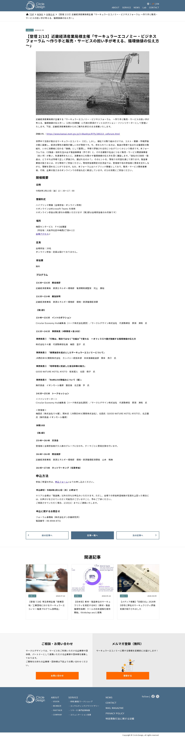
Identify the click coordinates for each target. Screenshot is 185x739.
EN (157, 3)
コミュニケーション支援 (80, 714)
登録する (127, 675)
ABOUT (115, 7)
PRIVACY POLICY (115, 713)
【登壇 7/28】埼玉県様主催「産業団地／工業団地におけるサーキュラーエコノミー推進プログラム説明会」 (46, 605)
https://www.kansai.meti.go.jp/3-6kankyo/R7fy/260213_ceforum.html (83, 133)
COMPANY (57, 714)
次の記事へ (138, 535)
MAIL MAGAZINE (115, 707)
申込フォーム (61, 481)
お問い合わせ (57, 675)
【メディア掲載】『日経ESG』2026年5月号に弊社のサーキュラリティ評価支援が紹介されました (138, 605)
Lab (144, 7)
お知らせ (29, 30)
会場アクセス (42, 233)
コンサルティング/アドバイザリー (84, 706)
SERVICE (126, 7)
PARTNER (57, 710)
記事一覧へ (92, 535)
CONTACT (154, 7)
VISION (56, 701)
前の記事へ (47, 535)
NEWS (137, 7)
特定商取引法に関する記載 (120, 718)
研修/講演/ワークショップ (81, 701)
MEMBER (57, 706)
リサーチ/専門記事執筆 (80, 710)
